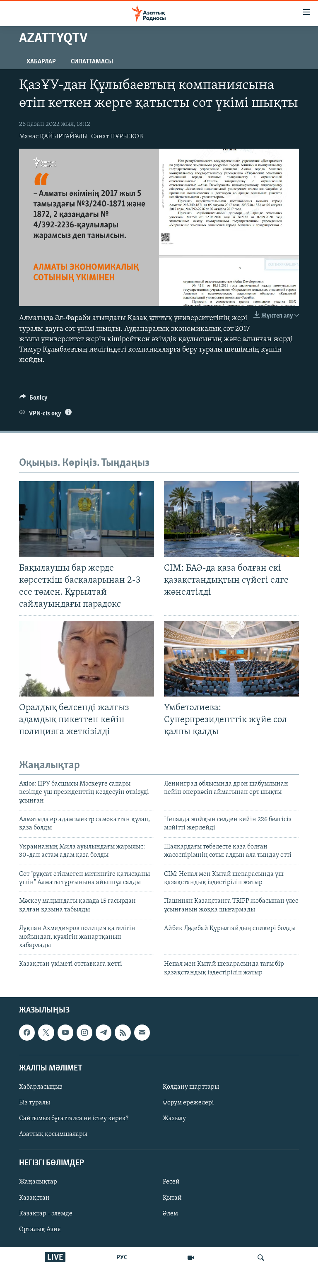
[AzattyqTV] (190, 1257)
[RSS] (122, 1032)
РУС (122, 1257)
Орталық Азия (40, 1229)
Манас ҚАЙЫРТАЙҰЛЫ (53, 136)
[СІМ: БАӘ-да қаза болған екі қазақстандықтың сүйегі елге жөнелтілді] (231, 519)
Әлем (170, 1213)
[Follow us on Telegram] (103, 1032)
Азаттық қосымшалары (53, 1134)
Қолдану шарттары (191, 1087)
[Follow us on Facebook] (27, 1032)
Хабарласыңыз (41, 1087)
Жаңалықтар (38, 1182)
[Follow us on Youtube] (65, 1032)
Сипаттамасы (92, 61)
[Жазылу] (142, 1032)
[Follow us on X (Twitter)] (46, 1032)
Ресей (171, 1182)
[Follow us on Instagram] (84, 1032)
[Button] (33, 399)
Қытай (172, 1198)
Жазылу (174, 1118)
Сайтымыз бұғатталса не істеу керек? (73, 1118)
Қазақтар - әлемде (45, 1213)
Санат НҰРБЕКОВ (117, 136)
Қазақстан (34, 1198)
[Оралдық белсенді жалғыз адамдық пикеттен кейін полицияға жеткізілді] (86, 659)
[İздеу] (260, 1257)
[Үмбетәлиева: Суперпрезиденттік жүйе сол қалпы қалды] (231, 659)
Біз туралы (34, 1102)
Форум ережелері (188, 1102)
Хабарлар (41, 61)
